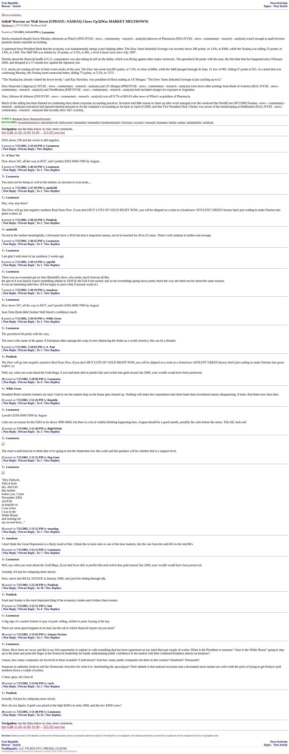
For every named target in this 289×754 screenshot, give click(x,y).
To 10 (40, 588)
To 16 (40, 715)
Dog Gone (53, 457)
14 (3, 528)
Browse (6, 6)
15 (3, 549)
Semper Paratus (57, 634)
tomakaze (52, 290)
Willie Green (53, 318)
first (4, 132)
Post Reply (9, 149)
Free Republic (10, 3)
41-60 (26, 132)
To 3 (39, 244)
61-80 (35, 132)
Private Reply (26, 149)
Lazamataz (52, 145)
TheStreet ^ (8, 25)
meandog (53, 528)
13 (3, 457)
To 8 (39, 403)
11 (3, 400)
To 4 (39, 382)
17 (3, 605)
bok (50, 605)
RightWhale (55, 428)
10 (3, 379)
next (57, 132)
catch (51, 683)
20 (3, 711)
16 (3, 584)
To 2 (39, 223)
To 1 (39, 170)
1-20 (10, 132)
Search (17, 6)
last (63, 132)
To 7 (39, 552)
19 (3, 683)
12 (3, 428)
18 (3, 634)
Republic (52, 400)
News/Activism (278, 3)
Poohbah (51, 219)
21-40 (18, 132)
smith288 (51, 187)
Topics (267, 6)
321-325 (48, 132)
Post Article (280, 6)
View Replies (44, 149)
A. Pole (50, 347)
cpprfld (50, 262)
